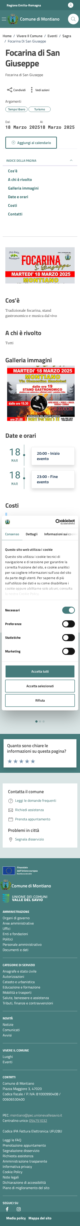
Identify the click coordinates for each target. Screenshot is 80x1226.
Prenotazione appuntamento (24, 1145)
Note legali (11, 1177)
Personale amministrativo (22, 944)
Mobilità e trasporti (17, 992)
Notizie (8, 1024)
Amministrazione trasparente (25, 1161)
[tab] (36, 721)
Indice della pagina (21, 160)
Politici (8, 939)
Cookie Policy (12, 1171)
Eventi (7, 1062)
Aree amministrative (18, 923)
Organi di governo (16, 918)
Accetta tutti (40, 671)
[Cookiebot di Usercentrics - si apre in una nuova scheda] (56, 522)
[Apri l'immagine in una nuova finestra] (40, 266)
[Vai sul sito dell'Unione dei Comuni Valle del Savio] (25, 898)
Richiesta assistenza (18, 1156)
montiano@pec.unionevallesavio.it (36, 1115)
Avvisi (7, 1035)
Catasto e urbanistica (19, 981)
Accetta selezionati (40, 685)
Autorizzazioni (13, 976)
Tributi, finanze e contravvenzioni (28, 1003)
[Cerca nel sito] (73, 19)
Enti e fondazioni (15, 933)
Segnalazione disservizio (21, 1150)
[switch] (68, 623)
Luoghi (8, 1056)
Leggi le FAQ (12, 1140)
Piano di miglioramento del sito (26, 1187)
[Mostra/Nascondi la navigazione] (4, 19)
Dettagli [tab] (32, 534)
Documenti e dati (15, 949)
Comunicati (11, 1029)
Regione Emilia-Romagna (24, 5)
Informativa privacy (17, 1166)
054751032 (38, 1120)
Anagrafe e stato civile (19, 971)
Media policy (16, 1218)
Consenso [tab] (12, 534)
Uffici (6, 928)
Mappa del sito (40, 1218)
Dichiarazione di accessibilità (24, 1182)
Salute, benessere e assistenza (26, 997)
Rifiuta (40, 700)
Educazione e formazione (21, 987)
